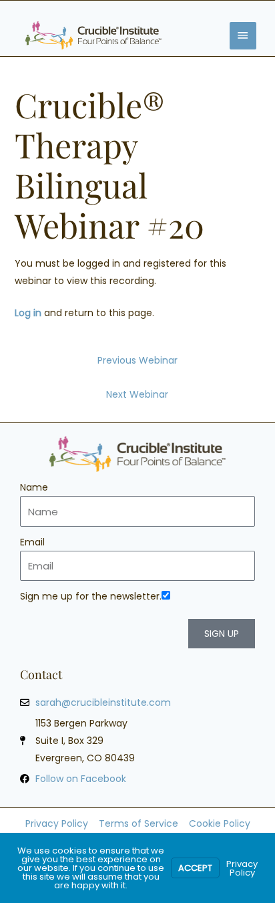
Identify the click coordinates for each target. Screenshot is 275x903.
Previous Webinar (137, 360)
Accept (195, 868)
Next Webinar (137, 394)
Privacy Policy (242, 868)
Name (34, 487)
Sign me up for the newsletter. (91, 596)
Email (32, 542)
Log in (28, 312)
